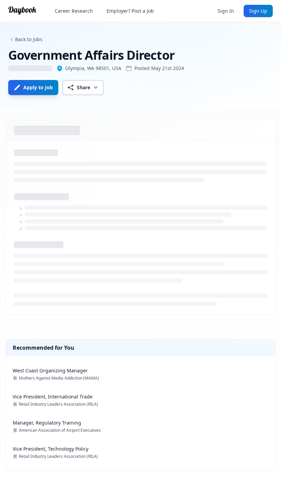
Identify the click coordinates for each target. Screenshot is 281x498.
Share (83, 87)
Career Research (74, 11)
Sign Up (258, 11)
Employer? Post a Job (130, 11)
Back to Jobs (28, 39)
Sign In (226, 11)
